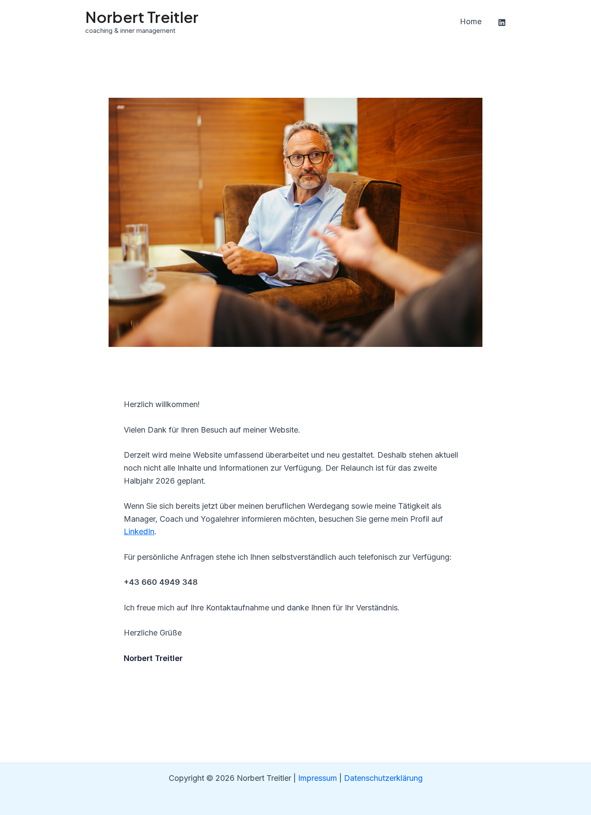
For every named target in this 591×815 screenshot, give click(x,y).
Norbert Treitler (142, 16)
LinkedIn (139, 531)
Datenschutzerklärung (383, 778)
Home (471, 21)
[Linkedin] (502, 22)
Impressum (317, 778)
